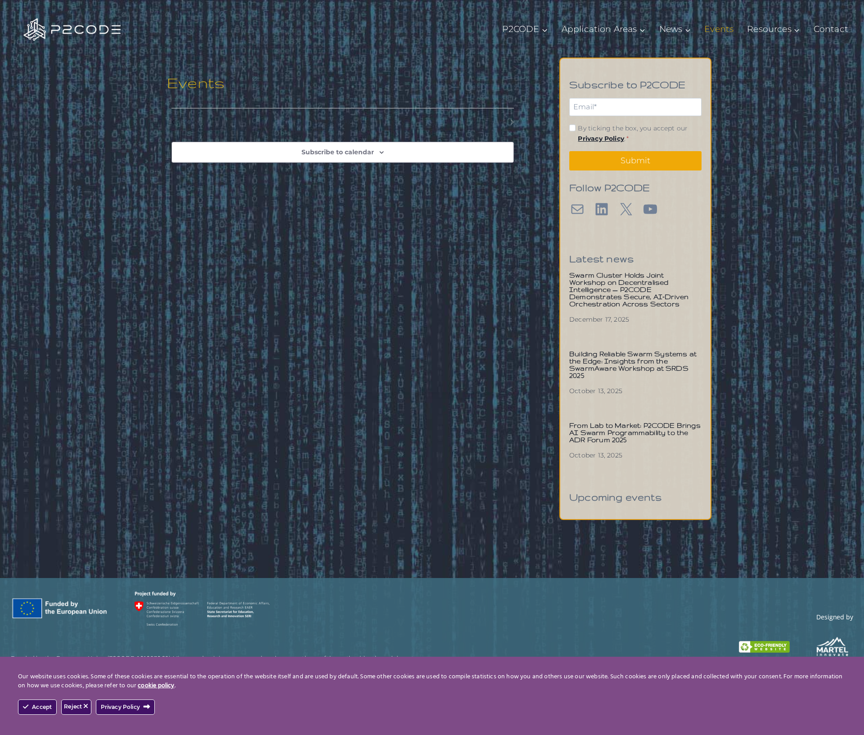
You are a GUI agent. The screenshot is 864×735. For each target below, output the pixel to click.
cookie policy (156, 686)
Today (343, 120)
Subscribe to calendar (338, 152)
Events (719, 29)
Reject (73, 706)
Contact (831, 29)
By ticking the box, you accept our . (633, 133)
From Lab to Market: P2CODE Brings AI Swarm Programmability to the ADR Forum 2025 (635, 432)
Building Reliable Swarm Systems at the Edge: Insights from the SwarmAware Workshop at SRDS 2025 (633, 364)
